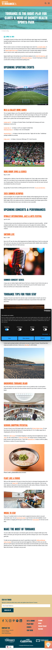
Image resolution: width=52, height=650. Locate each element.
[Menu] (48, 3)
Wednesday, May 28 (8, 129)
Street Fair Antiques (23, 437)
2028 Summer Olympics (26, 58)
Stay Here (30, 630)
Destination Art (31, 439)
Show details (45, 334)
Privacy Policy (42, 626)
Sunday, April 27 (7, 122)
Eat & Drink (31, 621)
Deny (9, 338)
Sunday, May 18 (7, 128)
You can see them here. (40, 187)
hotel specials (36, 519)
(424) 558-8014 (8, 633)
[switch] (19, 329)
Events (29, 627)
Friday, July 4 (7, 139)
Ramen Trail (15, 483)
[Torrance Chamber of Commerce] (42, 640)
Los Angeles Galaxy (41, 47)
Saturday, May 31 (7, 133)
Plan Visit (30, 624)
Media (39, 623)
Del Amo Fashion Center (37, 428)
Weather (40, 629)
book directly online (21, 518)
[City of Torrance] (9, 640)
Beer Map (27, 345)
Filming (40, 621)
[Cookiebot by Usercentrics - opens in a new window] (45, 311)
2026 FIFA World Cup (40, 56)
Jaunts (5, 437)
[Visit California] (26, 640)
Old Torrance (12, 436)
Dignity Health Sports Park (11, 50)
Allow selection (26, 338)
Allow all (42, 338)
